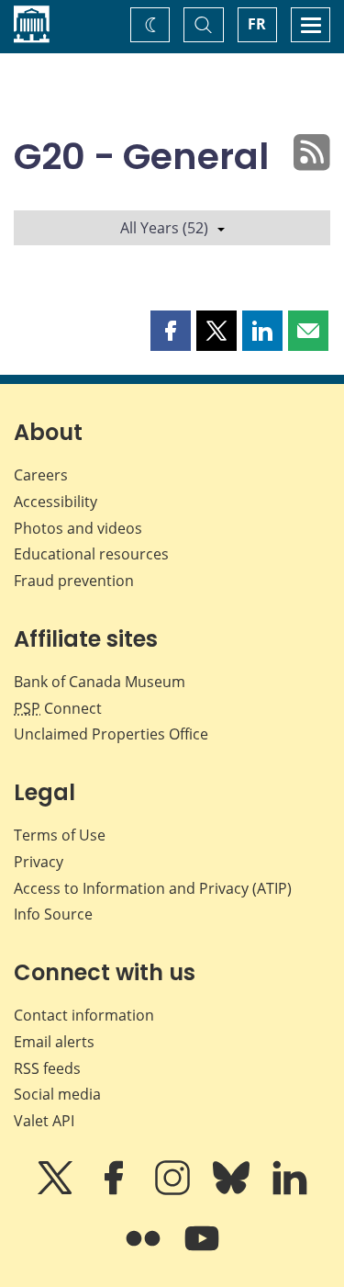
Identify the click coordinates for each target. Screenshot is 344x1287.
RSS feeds (47, 1068)
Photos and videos (78, 528)
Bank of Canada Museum (99, 682)
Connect (58, 708)
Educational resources (91, 554)
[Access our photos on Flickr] (145, 1251)
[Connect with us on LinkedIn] (289, 1190)
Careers (41, 475)
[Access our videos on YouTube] (201, 1251)
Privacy (38, 862)
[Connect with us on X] (57, 1190)
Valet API (44, 1121)
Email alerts (54, 1042)
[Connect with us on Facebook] (115, 1190)
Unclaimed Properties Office (111, 734)
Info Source (53, 914)
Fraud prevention (74, 580)
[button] (170, 330)
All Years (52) (164, 228)
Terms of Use (59, 835)
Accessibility (55, 501)
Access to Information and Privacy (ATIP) (153, 888)
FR (257, 24)
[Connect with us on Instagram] (174, 1190)
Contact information (84, 1015)
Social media (57, 1094)
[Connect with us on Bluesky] (233, 1190)
